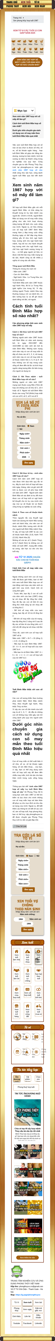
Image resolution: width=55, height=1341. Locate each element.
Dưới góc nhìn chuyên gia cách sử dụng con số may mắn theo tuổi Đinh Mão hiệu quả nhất (27, 133)
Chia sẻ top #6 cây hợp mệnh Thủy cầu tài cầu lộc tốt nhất (28, 1129)
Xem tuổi (26, 2)
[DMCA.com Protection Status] (17, 1272)
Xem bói (26, 6)
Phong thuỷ (12, 6)
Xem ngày (40, 6)
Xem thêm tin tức (27, 1258)
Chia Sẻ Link (21, 826)
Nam (32, 426)
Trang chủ (11, 2)
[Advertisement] (27, 86)
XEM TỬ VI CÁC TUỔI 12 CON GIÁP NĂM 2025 (27, 31)
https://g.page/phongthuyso (28, 1295)
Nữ (21, 429)
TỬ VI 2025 (25, 557)
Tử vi (36, 2)
